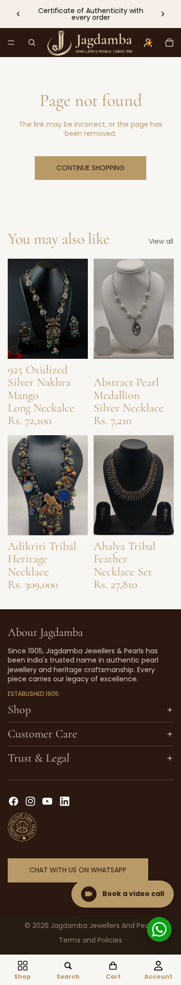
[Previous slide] (18, 14)
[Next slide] (162, 14)
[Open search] (31, 42)
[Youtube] (47, 801)
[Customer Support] (159, 929)
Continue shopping (90, 168)
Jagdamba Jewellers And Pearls (103, 925)
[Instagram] (30, 801)
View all (161, 241)
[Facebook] (13, 801)
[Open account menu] (148, 42)
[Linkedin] (64, 801)
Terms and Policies (90, 940)
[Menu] (11, 42)
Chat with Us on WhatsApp (77, 870)
